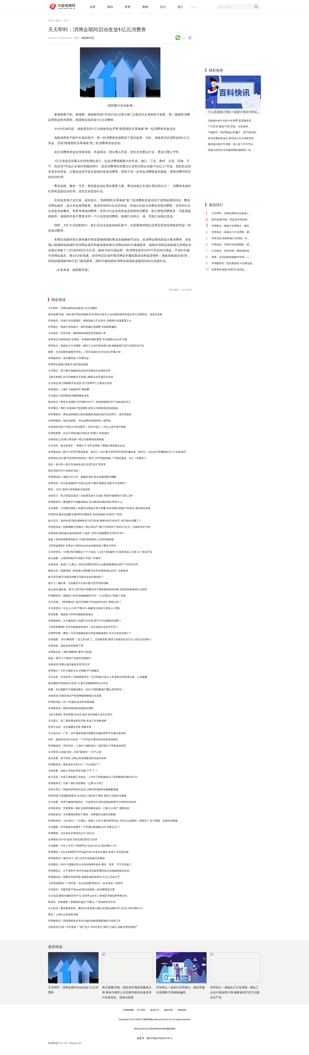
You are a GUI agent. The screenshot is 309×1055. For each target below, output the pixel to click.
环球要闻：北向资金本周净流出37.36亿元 (71, 833)
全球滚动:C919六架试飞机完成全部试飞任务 (72, 839)
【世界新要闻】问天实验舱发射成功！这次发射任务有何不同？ (83, 626)
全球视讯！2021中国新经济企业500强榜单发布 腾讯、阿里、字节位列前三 (89, 864)
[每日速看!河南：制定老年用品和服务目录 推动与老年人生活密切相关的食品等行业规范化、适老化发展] (127, 967)
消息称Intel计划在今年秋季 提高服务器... (230, 120)
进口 (180, 7)
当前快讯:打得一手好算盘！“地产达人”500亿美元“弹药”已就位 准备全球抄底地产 (93, 927)
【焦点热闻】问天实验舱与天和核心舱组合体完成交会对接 (80, 376)
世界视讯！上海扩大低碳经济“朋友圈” (69, 389)
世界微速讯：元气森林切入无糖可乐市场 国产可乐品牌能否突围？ (84, 620)
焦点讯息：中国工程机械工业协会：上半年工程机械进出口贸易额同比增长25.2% (93, 777)
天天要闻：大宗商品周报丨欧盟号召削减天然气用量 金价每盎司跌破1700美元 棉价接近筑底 (99, 508)
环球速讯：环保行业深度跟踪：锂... (231, 244)
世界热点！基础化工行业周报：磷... (231, 232)
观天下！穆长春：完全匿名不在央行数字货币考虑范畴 (78, 583)
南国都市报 (87, 37)
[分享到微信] (178, 38)
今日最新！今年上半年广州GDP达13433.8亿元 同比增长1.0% (82, 845)
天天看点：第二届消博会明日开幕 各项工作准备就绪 (77, 720)
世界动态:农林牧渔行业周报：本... (230, 238)
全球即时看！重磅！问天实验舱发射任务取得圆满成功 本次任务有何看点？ (89, 633)
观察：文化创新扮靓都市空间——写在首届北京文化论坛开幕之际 (84, 351)
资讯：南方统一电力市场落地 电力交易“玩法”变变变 (77, 464)
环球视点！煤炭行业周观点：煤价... (231, 225)
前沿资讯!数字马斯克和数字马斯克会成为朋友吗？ (76, 576)
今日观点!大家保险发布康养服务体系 (68, 395)
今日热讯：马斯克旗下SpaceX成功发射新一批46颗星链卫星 (81, 889)
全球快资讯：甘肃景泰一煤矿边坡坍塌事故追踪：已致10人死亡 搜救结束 (88, 808)
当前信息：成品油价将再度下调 (65, 645)
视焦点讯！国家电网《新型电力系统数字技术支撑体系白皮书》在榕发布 (88, 570)
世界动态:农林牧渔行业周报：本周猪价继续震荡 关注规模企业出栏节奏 (87, 339)
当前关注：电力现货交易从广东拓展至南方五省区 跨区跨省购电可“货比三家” (90, 495)
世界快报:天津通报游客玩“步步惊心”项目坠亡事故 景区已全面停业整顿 (87, 795)
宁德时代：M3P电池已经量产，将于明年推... (233, 132)
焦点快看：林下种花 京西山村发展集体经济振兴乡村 (77, 758)
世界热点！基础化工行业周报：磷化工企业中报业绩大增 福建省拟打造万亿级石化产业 (96, 345)
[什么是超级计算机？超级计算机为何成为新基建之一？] (233, 92)
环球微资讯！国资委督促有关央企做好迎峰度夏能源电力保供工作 (84, 920)
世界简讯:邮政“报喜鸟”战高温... (229, 269)
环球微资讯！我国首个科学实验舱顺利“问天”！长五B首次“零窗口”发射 (87, 595)
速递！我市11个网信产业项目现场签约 (69, 658)
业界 (92, 7)
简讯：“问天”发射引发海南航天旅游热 (69, 489)
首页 (50, 20)
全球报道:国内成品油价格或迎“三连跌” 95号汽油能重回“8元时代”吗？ (86, 533)
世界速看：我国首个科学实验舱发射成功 (70, 614)
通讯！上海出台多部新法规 (63, 914)
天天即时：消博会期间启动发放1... (231, 213)
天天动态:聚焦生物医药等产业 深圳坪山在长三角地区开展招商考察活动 (87, 895)
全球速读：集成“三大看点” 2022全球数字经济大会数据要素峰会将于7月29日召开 (93, 564)
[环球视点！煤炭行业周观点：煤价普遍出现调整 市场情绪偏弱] (181, 967)
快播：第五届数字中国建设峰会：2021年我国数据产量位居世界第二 (86, 689)
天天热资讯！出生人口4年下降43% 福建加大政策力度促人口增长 (84, 608)
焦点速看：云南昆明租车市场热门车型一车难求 (74, 558)
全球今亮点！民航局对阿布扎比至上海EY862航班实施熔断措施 (83, 789)
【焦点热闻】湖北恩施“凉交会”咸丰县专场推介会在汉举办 (80, 714)
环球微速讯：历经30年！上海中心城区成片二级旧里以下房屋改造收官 (87, 745)
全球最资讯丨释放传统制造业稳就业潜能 (70, 708)
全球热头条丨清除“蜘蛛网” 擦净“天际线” (70, 652)
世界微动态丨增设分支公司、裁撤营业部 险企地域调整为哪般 (82, 476)
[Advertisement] (232, 40)
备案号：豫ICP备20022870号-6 (154, 1038)
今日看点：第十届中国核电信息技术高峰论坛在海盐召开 (79, 370)
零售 (128, 7)
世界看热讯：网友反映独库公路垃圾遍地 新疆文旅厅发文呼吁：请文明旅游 (89, 414)
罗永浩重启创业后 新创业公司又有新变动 (231, 138)
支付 (163, 7)
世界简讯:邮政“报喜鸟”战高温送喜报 (68, 364)
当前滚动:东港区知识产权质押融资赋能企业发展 (74, 695)
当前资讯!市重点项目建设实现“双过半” (69, 664)
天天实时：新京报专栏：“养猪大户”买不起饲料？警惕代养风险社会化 (86, 445)
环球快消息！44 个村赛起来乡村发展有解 (71, 702)
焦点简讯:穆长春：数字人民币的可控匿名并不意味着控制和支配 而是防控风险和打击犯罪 (97, 589)
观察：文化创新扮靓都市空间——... (231, 257)
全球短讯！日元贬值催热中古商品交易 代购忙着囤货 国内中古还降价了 (87, 483)
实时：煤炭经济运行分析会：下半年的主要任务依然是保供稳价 (83, 739)
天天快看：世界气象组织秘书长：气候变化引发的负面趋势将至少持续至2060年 (92, 802)
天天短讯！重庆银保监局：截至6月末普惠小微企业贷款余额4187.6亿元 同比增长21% (95, 908)
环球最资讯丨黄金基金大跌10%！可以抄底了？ (74, 764)
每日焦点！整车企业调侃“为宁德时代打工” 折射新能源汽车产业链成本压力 (89, 401)
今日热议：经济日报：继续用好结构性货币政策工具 (77, 333)
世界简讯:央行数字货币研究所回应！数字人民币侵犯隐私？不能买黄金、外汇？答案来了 (97, 458)
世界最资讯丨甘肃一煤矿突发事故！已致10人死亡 (76, 783)
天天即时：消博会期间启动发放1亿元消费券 (72, 308)
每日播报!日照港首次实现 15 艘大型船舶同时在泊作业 (78, 683)
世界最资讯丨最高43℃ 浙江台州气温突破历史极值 (76, 858)
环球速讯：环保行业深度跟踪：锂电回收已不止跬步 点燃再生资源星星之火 (89, 320)
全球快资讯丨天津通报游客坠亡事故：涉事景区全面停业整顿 (82, 814)
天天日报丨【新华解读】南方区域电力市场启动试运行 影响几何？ (84, 601)
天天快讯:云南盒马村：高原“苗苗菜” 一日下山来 (74, 752)
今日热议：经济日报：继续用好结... (231, 250)
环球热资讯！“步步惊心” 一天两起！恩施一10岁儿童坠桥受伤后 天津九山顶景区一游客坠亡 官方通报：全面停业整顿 (113, 820)
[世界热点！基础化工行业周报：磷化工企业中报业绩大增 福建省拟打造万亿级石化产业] (235, 967)
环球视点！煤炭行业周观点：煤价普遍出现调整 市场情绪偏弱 (82, 326)
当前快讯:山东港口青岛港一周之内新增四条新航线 (76, 439)
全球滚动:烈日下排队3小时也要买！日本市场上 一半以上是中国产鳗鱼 (87, 426)
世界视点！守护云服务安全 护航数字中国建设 (73, 670)
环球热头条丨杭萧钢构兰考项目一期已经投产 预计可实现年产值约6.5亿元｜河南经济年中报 (99, 526)
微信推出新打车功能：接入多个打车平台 (230, 144)
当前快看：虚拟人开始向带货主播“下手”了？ (72, 770)
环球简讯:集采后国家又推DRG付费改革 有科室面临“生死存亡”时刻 (85, 514)
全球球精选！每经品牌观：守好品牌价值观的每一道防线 (79, 420)
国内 (110, 7)
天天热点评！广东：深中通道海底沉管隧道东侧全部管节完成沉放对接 (87, 733)
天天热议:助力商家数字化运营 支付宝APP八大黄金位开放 (80, 383)
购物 (145, 7)
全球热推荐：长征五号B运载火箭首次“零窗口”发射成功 (78, 433)
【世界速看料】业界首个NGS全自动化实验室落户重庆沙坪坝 (82, 545)
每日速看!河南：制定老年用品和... (230, 219)
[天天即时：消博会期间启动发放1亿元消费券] (73, 967)
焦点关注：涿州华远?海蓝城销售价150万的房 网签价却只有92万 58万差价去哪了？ (94, 520)
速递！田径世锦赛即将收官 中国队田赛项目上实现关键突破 (81, 539)
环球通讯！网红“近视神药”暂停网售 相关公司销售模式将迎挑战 (83, 408)
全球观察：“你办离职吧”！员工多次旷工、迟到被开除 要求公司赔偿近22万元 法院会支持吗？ (100, 639)
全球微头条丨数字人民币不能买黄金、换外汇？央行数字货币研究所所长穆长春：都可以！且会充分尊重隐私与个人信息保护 (117, 451)
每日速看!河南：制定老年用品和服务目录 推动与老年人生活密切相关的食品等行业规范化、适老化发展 (105, 314)
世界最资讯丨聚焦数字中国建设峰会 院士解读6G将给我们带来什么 (85, 501)
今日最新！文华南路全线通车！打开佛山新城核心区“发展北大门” (84, 827)
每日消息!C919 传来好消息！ (64, 470)
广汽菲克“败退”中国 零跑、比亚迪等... (229, 126)
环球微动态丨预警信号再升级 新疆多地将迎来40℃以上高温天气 (84, 877)
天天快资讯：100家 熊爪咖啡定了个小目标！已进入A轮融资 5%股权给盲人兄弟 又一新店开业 (100, 551)
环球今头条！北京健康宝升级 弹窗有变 (69, 727)
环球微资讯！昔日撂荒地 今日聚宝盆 (68, 358)
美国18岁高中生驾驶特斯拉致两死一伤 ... (231, 150)
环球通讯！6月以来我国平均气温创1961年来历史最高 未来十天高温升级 (88, 852)
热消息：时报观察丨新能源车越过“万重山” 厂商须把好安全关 (82, 902)
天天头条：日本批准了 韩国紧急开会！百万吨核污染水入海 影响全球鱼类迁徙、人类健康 (97, 677)
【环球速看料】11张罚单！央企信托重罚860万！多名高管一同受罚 (85, 883)
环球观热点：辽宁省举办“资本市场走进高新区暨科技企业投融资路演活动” (89, 870)
